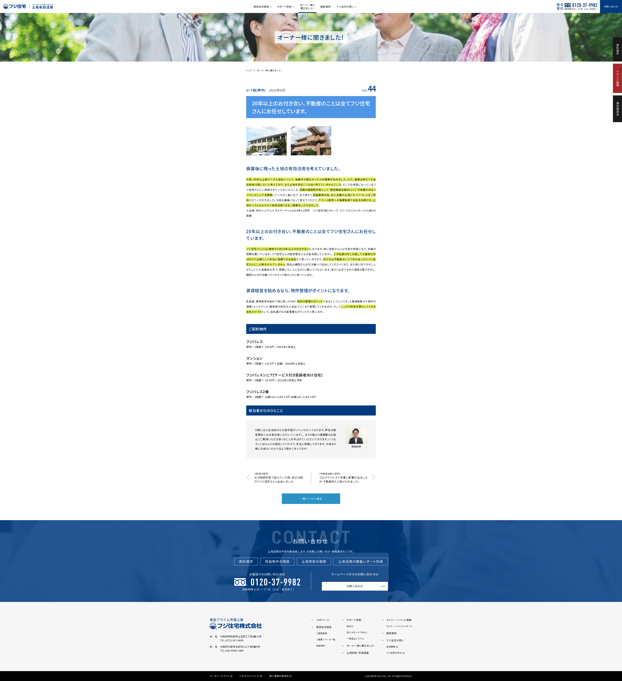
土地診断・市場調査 (358, 652)
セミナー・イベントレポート (399, 626)
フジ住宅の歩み (394, 652)
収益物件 (320, 645)
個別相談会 (618, 109)
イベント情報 (618, 78)
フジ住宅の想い (345, 6)
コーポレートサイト (220, 675)
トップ (249, 70)
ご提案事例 (321, 633)
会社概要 (390, 646)
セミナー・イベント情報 (399, 620)
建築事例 (325, 6)
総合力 (350, 626)
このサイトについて (250, 675)
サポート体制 (284, 6)
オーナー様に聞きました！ (307, 6)
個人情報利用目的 (279, 675)
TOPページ (322, 620)
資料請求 (618, 49)
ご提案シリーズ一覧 (325, 639)
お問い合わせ (611, 6)
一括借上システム (355, 638)
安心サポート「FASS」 (357, 632)
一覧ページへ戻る (311, 499)
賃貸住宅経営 (261, 6)
